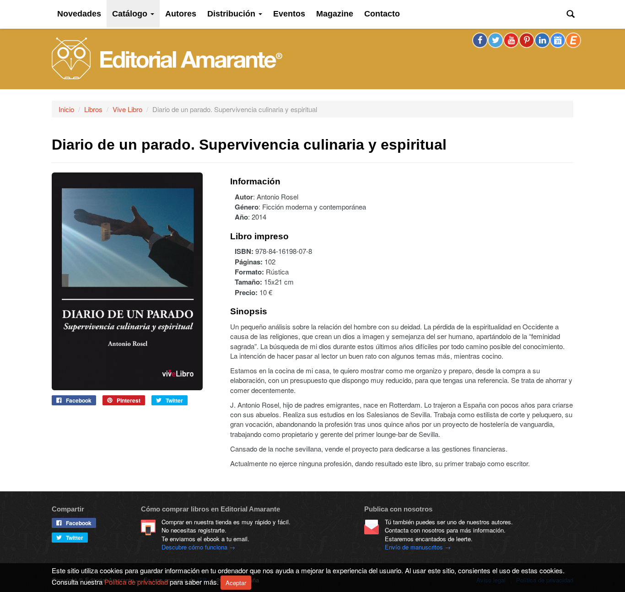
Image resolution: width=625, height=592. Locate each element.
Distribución (232, 13)
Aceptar (236, 582)
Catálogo (131, 13)
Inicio (66, 109)
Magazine (334, 13)
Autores (180, 13)
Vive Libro (127, 109)
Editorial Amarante (167, 58)
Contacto (382, 13)
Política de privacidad (136, 581)
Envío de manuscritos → (418, 547)
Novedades (79, 13)
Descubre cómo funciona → (198, 547)
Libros (93, 109)
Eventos (289, 13)
